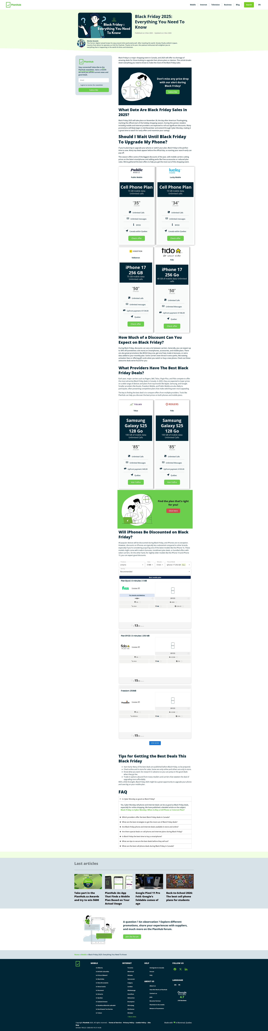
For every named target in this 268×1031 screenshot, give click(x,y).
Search (249, 5)
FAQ (151, 975)
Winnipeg (131, 1005)
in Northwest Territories (104, 1009)
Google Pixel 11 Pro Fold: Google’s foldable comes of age (148, 898)
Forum (152, 971)
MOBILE (94, 963)
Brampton (131, 1002)
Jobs (151, 997)
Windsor (130, 1013)
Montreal (131, 971)
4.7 (182, 997)
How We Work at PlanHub (158, 990)
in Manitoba (100, 979)
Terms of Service (115, 1023)
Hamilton (131, 994)
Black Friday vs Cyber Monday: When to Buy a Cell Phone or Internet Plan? (152, 810)
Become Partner (155, 1001)
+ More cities (132, 1017)
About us (153, 986)
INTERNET (127, 963)
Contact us (153, 993)
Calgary (130, 983)
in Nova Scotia (101, 987)
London (130, 987)
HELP (146, 963)
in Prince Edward (101, 975)
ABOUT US (149, 981)
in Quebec (99, 998)
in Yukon (99, 1013)
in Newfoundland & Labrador (106, 1005)
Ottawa (130, 975)
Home (76, 954)
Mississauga (131, 990)
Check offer (136, 238)
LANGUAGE (177, 980)
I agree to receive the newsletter (91, 85)
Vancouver (131, 979)
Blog (238, 5)
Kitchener (131, 1009)
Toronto (130, 968)
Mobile (193, 5)
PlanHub (86, 1023)
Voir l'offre (136, 482)
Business (228, 5)
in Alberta (99, 968)
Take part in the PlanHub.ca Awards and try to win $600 (86, 896)
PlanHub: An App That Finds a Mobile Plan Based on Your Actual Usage (117, 898)
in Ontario (99, 994)
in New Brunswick (102, 983)
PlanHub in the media (157, 1005)
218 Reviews (182, 1000)
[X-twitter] (180, 969)
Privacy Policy (128, 1023)
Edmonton (131, 998)
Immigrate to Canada (157, 968)
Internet (203, 5)
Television (215, 5)
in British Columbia (102, 971)
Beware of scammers (157, 1008)
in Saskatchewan (102, 1002)
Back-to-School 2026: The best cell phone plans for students (179, 896)
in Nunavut (100, 990)
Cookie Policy (141, 1023)
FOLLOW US (178, 963)
